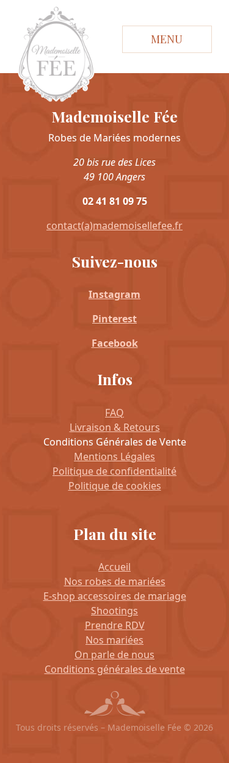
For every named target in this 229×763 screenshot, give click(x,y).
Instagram (114, 294)
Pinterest (114, 318)
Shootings (114, 610)
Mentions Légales (114, 456)
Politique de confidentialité (114, 471)
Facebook (115, 343)
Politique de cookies (114, 485)
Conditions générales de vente (115, 669)
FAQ (114, 412)
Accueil (114, 566)
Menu (167, 39)
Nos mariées (114, 640)
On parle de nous (114, 654)
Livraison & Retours (115, 427)
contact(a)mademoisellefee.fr (114, 225)
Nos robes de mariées (114, 581)
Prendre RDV (115, 625)
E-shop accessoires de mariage (114, 596)
